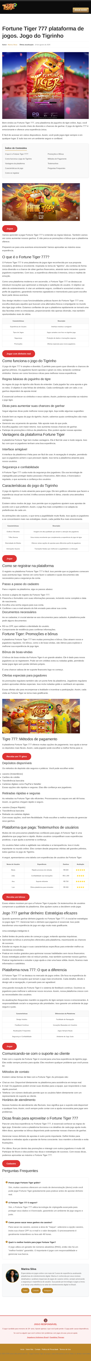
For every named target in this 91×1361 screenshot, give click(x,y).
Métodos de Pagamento (57, 159)
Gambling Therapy (57, 1337)
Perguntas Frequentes (56, 168)
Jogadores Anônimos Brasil (37, 1337)
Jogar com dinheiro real (19, 354)
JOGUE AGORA (80, 10)
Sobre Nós (29, 1349)
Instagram (47, 1290)
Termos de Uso (65, 1349)
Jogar (9, 558)
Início (22, 1349)
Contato (37, 1349)
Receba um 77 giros (17, 756)
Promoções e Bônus (56, 154)
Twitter (25, 1290)
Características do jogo (14, 168)
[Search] (77, 5)
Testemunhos (53, 163)
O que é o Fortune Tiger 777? (16, 154)
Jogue (10, 229)
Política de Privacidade (50, 1349)
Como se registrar (12, 173)
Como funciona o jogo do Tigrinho (18, 159)
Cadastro (11, 1163)
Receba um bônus (16, 897)
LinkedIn (36, 1290)
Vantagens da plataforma (15, 163)
